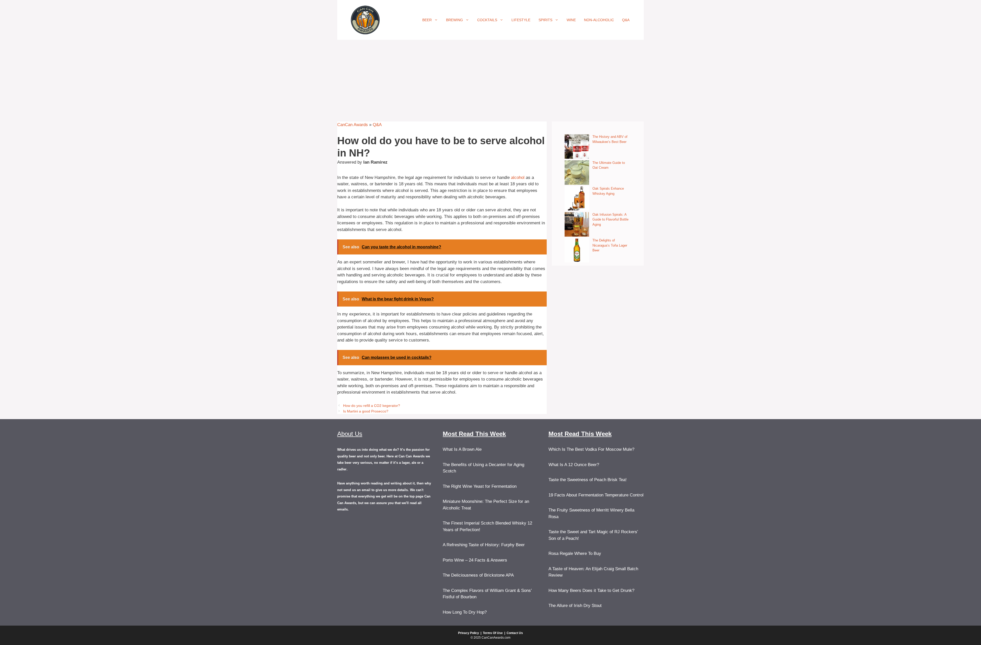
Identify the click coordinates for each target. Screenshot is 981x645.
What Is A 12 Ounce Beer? (573, 464)
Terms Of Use (493, 633)
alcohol (517, 177)
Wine (571, 20)
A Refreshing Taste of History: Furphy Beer (484, 544)
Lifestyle (520, 20)
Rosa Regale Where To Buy (574, 553)
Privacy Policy (468, 633)
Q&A (625, 20)
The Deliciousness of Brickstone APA (478, 575)
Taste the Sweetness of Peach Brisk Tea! (587, 479)
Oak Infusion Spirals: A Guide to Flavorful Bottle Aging (610, 219)
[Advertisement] (490, 78)
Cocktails (487, 20)
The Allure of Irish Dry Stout (575, 605)
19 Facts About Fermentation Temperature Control (596, 495)
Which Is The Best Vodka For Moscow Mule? (591, 449)
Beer (427, 20)
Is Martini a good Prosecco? (365, 411)
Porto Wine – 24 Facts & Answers (475, 560)
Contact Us (515, 633)
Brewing (454, 20)
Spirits (545, 20)
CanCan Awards (352, 124)
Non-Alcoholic (599, 20)
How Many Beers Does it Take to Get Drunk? (591, 590)
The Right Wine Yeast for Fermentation (480, 486)
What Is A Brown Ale (462, 449)
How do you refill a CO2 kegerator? (371, 406)
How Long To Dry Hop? (465, 612)
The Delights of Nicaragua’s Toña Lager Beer (609, 245)
